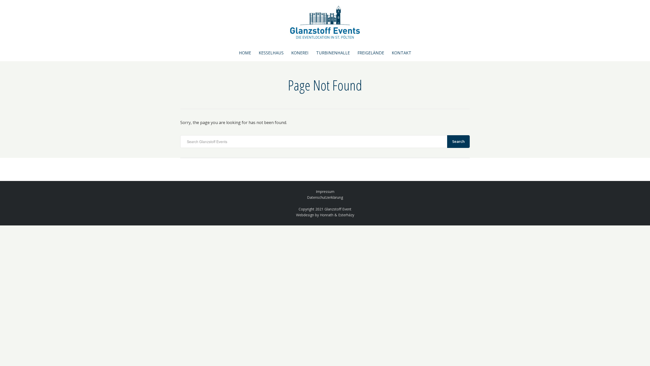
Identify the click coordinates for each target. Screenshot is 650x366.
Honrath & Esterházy (337, 214)
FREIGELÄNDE (371, 53)
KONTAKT (401, 53)
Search (458, 141)
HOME (245, 53)
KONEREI (299, 53)
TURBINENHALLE (333, 53)
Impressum (325, 191)
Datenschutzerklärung (325, 197)
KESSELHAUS (271, 53)
